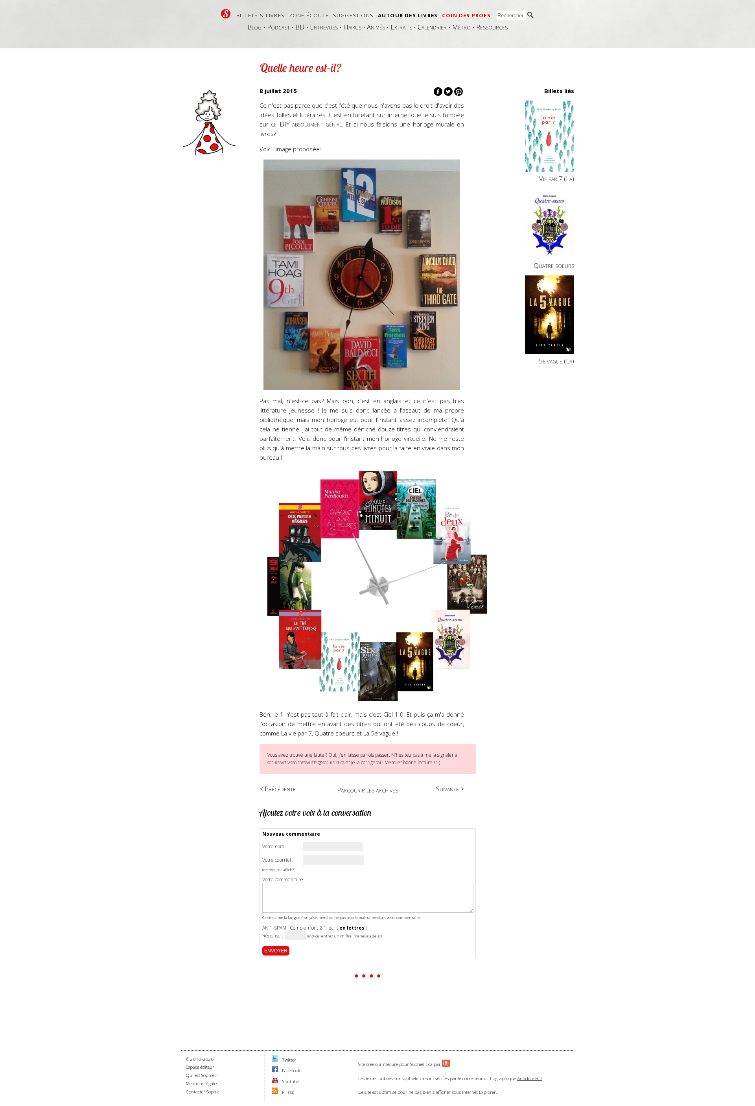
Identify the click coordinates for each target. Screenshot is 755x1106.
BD (299, 26)
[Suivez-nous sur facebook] (275, 1070)
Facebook (291, 1070)
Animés (376, 26)
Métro (461, 26)
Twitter (289, 1060)
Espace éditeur (200, 1067)
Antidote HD (529, 1078)
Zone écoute (309, 15)
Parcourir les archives (367, 789)
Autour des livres (408, 15)
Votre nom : (274, 847)
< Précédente (278, 788)
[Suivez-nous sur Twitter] (275, 1060)
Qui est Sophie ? (201, 1075)
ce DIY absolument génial (306, 123)
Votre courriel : (277, 860)
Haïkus (352, 26)
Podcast (278, 26)
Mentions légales (202, 1083)
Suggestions (353, 15)
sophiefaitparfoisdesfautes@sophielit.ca (305, 762)
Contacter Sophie (202, 1092)
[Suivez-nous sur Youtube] (275, 1081)
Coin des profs (466, 15)
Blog (254, 26)
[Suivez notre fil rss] (275, 1092)
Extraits (401, 26)
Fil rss (288, 1092)
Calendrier (432, 26)
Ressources (492, 26)
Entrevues (324, 26)
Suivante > (450, 788)
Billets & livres (260, 15)
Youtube (290, 1081)
